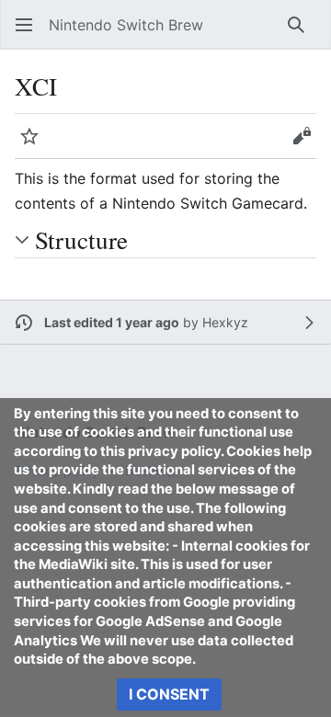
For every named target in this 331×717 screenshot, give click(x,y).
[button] (24, 25)
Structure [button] (81, 239)
